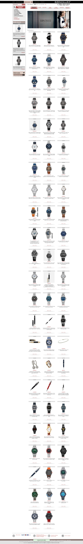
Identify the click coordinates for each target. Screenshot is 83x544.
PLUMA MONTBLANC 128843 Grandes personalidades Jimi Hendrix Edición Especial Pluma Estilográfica (63, 394)
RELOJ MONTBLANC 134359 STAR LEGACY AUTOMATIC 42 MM (63, 111)
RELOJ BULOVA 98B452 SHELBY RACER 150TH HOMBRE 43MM (49, 350)
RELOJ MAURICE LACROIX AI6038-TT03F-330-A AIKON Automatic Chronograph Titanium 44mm (49, 242)
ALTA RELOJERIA (17, 13)
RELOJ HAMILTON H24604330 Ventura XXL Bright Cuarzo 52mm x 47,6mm (63, 459)
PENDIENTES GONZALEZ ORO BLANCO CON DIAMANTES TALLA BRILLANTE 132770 (35, 372)
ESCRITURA (16, 14)
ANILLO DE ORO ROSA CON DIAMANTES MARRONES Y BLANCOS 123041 (49, 372)
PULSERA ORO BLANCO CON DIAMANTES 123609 (63, 350)
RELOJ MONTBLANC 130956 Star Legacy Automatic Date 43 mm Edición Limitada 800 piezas (34, 68)
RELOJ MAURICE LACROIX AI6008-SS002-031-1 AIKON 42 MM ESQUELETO (63, 90)
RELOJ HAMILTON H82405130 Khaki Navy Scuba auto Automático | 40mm (49, 459)
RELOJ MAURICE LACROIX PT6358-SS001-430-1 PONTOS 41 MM (49, 220)
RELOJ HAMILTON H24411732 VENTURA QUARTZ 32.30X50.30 (49, 46)
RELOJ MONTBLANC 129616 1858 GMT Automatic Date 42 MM (63, 241)
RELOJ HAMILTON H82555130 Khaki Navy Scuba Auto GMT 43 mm (35, 307)
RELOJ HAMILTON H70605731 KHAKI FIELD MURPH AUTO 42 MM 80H (49, 416)
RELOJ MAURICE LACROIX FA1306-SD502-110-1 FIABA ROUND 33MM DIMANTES (63, 285)
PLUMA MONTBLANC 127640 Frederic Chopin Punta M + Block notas (34, 328)
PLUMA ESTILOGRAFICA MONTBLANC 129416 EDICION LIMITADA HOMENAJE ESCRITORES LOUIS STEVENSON (49, 285)
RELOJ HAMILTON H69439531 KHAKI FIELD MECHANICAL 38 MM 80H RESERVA (63, 220)
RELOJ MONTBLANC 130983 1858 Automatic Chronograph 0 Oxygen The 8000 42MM (49, 90)
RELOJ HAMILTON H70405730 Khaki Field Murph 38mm (63, 328)
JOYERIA (16, 9)
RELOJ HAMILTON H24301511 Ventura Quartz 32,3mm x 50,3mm (49, 437)
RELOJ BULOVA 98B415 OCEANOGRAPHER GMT (34, 502)
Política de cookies (53, 540)
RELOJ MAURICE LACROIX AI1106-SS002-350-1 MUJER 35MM (63, 154)
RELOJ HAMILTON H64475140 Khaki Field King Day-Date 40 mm (63, 307)
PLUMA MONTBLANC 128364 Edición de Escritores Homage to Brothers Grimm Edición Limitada (49, 329)
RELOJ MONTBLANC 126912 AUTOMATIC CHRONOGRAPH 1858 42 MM (35, 177)
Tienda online (27, 2)
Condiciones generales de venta (61, 540)
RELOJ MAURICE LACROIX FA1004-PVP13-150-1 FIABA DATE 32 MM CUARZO (63, 198)
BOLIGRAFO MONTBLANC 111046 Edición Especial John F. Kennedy (34, 481)
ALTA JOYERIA (17, 12)
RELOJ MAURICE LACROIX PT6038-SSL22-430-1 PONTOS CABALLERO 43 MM (49, 155)
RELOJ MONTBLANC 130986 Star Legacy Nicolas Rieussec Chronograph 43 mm (35, 90)
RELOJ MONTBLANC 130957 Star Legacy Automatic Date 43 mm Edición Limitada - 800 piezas (49, 68)
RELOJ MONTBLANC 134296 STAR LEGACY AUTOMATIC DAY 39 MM (49, 111)
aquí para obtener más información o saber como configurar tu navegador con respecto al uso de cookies (43, 542)
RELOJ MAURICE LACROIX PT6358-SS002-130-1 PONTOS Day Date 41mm (35, 198)
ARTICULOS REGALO (18, 15)
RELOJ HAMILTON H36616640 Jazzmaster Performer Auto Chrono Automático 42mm (35, 416)
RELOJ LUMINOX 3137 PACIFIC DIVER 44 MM (34, 459)
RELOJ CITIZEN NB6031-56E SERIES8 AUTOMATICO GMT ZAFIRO (49, 503)
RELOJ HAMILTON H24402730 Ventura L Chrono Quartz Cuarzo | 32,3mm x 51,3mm (63, 437)
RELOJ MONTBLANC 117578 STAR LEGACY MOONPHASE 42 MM (34, 154)
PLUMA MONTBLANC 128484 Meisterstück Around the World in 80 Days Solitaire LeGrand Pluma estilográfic (35, 350)
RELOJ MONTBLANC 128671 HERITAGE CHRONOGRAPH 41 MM (49, 176)
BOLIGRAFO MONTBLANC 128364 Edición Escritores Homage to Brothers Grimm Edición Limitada (34, 394)
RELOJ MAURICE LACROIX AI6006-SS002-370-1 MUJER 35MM (63, 176)
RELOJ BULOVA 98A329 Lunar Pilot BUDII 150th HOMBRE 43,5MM (34, 524)
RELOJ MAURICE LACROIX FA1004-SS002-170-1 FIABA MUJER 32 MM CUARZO (35, 285)
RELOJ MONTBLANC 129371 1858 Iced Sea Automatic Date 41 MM (49, 263)
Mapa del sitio (69, 540)
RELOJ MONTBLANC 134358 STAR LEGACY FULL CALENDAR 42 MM (34, 46)
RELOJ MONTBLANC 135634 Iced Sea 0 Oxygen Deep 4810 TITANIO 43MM (19, 34)
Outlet (16, 17)
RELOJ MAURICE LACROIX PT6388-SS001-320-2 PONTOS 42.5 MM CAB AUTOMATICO (63, 263)
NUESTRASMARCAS (34, 7)
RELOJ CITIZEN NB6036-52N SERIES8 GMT (63, 502)
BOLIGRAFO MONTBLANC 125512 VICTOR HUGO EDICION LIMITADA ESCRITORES (63, 372)
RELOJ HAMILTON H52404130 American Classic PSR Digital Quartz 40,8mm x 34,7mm (34, 437)
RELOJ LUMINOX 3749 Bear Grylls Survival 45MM (49, 481)
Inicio (31, 540)
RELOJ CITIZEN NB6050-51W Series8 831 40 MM (63, 481)
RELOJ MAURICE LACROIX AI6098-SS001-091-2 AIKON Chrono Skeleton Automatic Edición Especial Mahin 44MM (35, 111)
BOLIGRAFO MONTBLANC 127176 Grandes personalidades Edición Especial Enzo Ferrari (49, 394)
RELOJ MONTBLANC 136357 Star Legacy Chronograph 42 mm (63, 133)
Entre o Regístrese (30, 4)
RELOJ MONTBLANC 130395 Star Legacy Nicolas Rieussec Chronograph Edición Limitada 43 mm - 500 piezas (63, 68)
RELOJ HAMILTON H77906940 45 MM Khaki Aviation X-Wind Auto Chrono (63, 416)
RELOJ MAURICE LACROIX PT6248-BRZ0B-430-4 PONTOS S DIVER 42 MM (63, 46)
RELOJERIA (16, 11)
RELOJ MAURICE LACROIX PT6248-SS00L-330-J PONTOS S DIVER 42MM (35, 220)
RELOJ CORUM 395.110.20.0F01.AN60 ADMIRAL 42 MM (34, 263)
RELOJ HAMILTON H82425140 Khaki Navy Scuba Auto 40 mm (49, 307)
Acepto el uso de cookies (41, 540)
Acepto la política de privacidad (19, 76)
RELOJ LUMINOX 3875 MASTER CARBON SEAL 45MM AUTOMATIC (49, 524)
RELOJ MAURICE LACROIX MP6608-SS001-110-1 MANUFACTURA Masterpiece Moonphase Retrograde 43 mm (34, 242)
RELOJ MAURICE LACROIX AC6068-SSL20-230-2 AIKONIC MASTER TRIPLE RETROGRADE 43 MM (49, 133)
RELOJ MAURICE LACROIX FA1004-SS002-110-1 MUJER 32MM (49, 198)
